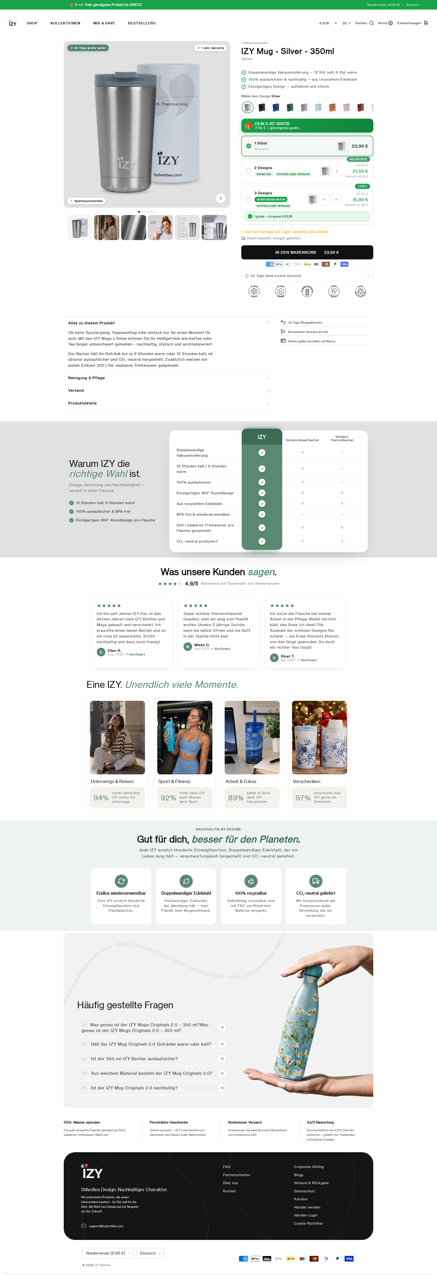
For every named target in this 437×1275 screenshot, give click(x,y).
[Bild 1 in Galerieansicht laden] (147, 124)
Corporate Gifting (309, 1167)
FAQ (227, 1167)
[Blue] (276, 107)
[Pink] (346, 107)
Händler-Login (306, 1215)
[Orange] (332, 107)
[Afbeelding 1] (139, 212)
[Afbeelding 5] (152, 212)
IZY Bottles (103, 1265)
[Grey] (304, 107)
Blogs (298, 1175)
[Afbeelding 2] (142, 212)
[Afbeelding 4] (149, 212)
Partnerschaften (236, 1175)
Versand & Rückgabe (311, 1183)
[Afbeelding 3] (145, 212)
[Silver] (248, 107)
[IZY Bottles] (12, 23)
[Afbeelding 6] (155, 212)
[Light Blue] (318, 107)
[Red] (360, 107)
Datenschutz (304, 1191)
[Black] (262, 107)
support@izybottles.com (106, 1226)
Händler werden (307, 1207)
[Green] (290, 107)
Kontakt (229, 1191)
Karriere (301, 1199)
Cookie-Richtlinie (308, 1223)
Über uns (230, 1183)
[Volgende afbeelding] (221, 198)
